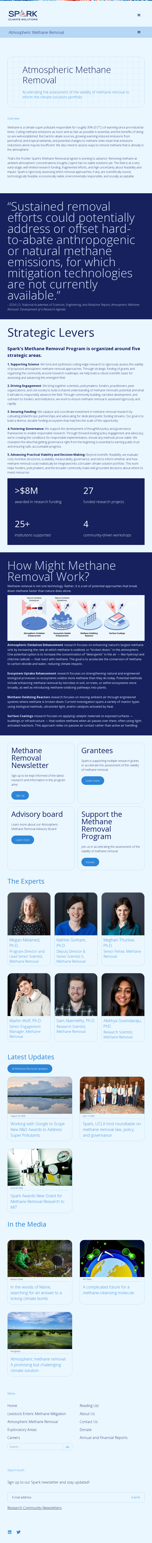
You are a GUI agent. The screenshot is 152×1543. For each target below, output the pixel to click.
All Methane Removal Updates (30, 1068)
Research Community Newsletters (34, 1507)
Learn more (93, 780)
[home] (22, 15)
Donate (90, 862)
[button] (139, 15)
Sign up (20, 795)
